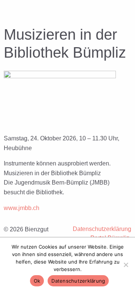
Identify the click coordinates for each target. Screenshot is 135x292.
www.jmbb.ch (21, 208)
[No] (125, 264)
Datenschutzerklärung (102, 229)
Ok (37, 281)
